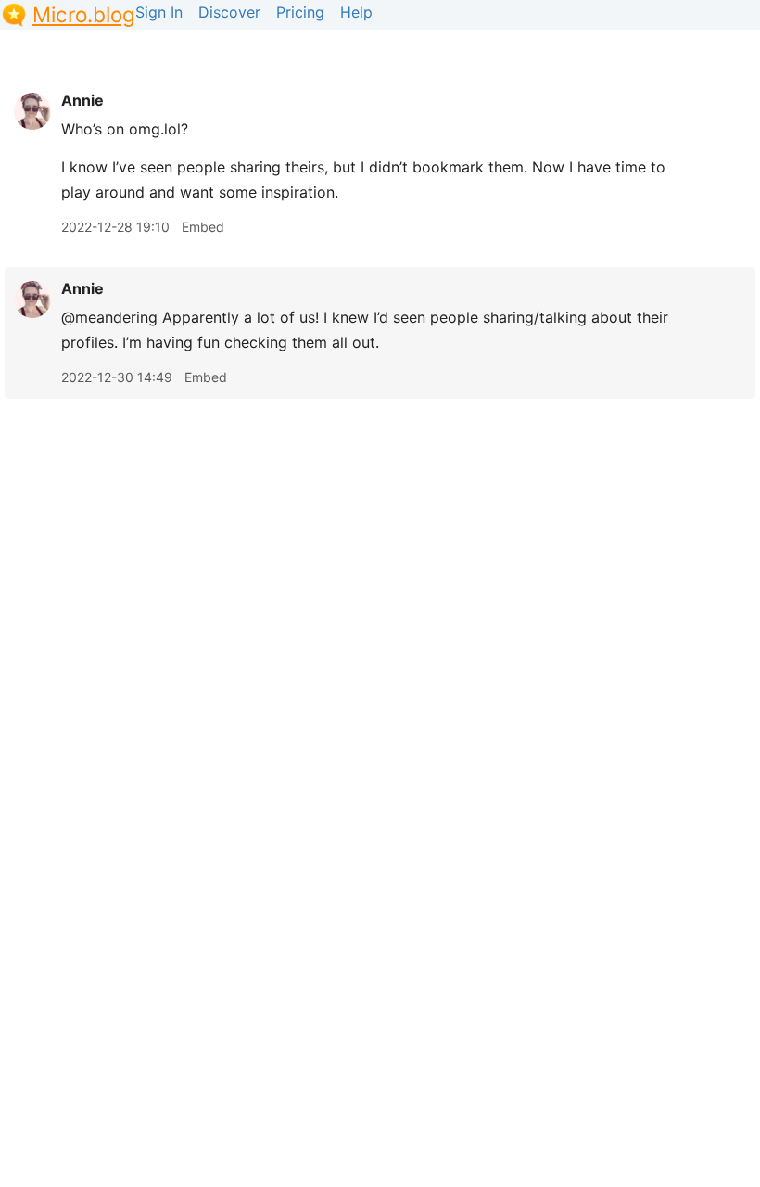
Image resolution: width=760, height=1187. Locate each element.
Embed (203, 227)
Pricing (300, 12)
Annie (82, 100)
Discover (229, 12)
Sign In (159, 12)
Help (356, 12)
